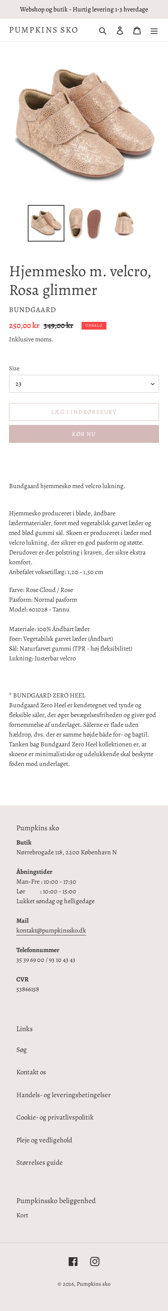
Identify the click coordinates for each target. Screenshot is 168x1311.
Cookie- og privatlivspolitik (54, 1117)
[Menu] (154, 30)
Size (14, 368)
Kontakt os (31, 1072)
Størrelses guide (39, 1162)
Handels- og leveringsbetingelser (63, 1095)
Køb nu (84, 434)
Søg (21, 1049)
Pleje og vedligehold (44, 1140)
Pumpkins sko (44, 30)
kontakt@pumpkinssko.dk (51, 930)
